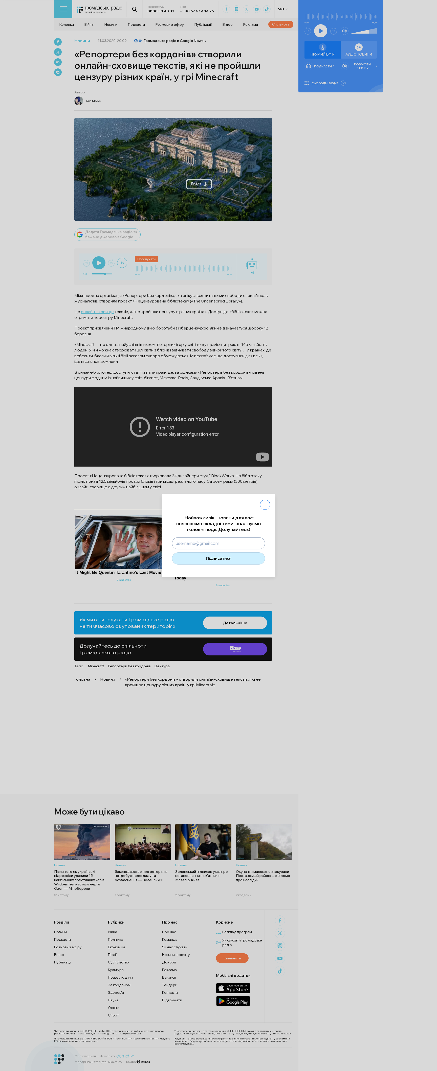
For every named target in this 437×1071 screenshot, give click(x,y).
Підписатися (218, 558)
